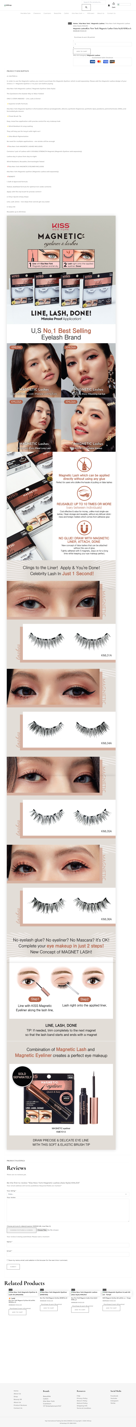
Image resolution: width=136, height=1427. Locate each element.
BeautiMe (57, 13)
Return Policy (82, 1401)
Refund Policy (82, 1403)
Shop (16, 1397)
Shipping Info (82, 1406)
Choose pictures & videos (21, 1230)
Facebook (114, 1396)
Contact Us (111, 13)
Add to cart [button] (17, 1312)
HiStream (90, 13)
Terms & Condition (84, 1408)
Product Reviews (20, 1405)
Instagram (114, 1401)
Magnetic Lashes (97, 23)
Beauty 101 (18, 1399)
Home (75, 23)
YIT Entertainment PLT (52, 1406)
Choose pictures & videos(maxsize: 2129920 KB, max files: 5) (29, 1226)
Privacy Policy (82, 1398)
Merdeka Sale (25, 13)
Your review (11, 1197)
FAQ (78, 1396)
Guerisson (47, 13)
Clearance (37, 13)
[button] (83, 13)
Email (9, 1251)
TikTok (112, 1403)
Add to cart (82, 51)
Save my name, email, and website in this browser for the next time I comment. (38, 1260)
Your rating (11, 1191)
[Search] (86, 7)
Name (9, 1242)
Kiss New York (77, 13)
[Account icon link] (109, 5)
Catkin (66, 13)
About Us (100, 13)
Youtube (113, 1398)
